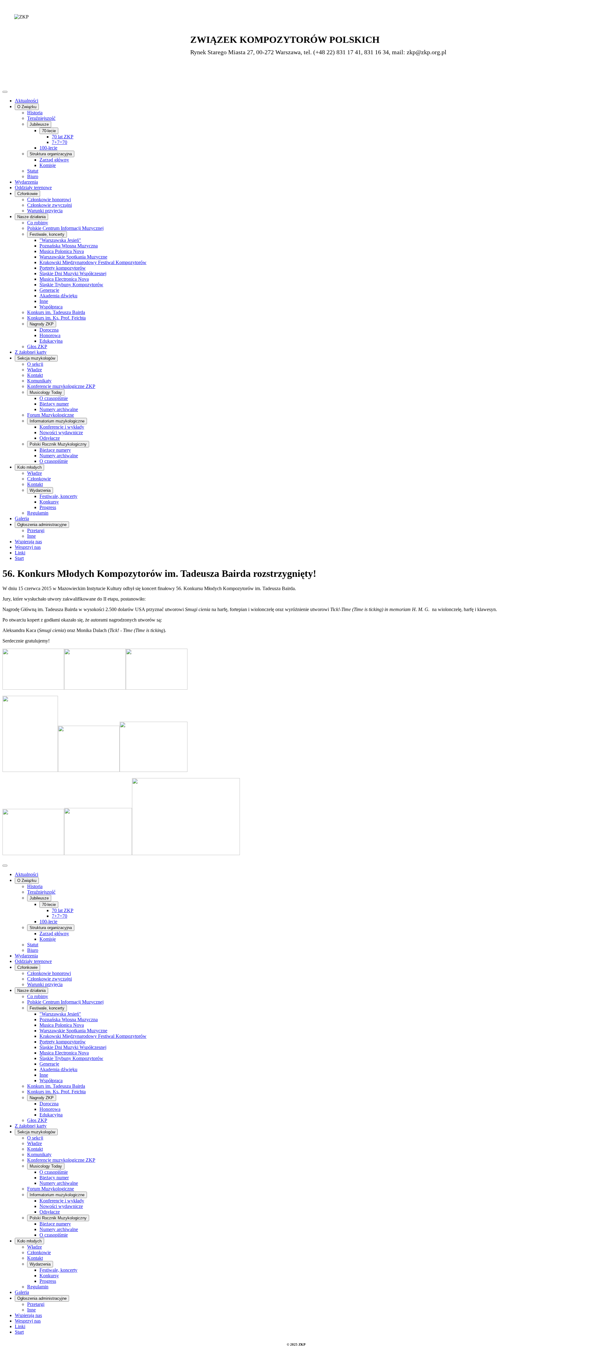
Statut (32, 170)
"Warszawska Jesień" (60, 240)
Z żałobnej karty (31, 352)
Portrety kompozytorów (62, 268)
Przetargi (35, 530)
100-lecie (48, 147)
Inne (43, 301)
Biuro (32, 176)
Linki (20, 552)
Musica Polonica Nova (61, 251)
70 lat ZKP (62, 136)
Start (19, 558)
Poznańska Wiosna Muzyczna (68, 245)
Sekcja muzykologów (36, 358)
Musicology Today (46, 392)
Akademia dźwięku (58, 295)
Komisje (47, 165)
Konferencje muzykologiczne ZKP (61, 386)
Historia (35, 112)
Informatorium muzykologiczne (57, 421)
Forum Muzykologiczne (50, 415)
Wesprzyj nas (28, 547)
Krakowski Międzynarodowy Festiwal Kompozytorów (92, 262)
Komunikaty (39, 380)
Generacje (49, 290)
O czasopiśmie (53, 398)
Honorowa (49, 335)
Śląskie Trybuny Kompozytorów (71, 284)
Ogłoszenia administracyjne (42, 524)
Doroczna (49, 329)
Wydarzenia (26, 182)
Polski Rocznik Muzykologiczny (58, 444)
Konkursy (49, 501)
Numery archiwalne (58, 409)
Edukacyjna (51, 341)
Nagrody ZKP (42, 324)
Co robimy (37, 222)
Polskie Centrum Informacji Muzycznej (65, 228)
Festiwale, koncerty (47, 234)
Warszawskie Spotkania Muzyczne (73, 256)
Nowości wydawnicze (61, 432)
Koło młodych (29, 467)
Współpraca (51, 306)
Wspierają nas (28, 541)
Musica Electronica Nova (64, 279)
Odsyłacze (49, 438)
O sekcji (35, 364)
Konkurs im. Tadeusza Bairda (56, 312)
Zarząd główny (54, 159)
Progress (47, 507)
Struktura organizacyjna (51, 154)
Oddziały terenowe (33, 187)
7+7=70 (59, 142)
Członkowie (27, 193)
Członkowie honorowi (49, 199)
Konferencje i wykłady (61, 427)
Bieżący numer (54, 403)
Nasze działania (31, 216)
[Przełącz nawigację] (4, 92)
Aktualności (26, 100)
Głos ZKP (37, 346)
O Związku (26, 106)
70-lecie (49, 130)
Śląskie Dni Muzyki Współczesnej (72, 273)
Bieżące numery (55, 450)
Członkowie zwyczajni (49, 205)
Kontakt (35, 375)
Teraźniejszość (41, 118)
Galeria (22, 518)
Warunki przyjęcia (45, 210)
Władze (34, 369)
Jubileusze (39, 124)
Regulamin (37, 513)
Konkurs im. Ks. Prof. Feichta (56, 317)
